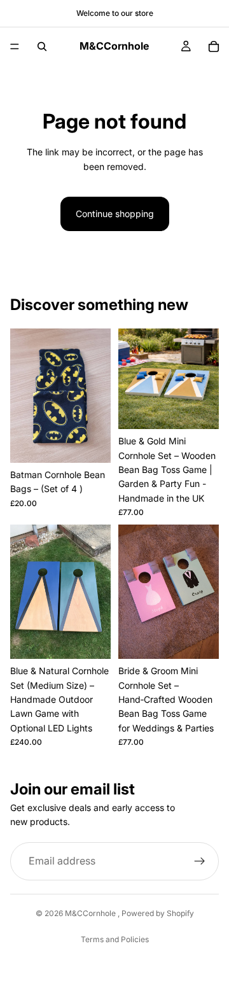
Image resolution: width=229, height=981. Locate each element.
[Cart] (214, 46)
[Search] (42, 46)
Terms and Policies (115, 939)
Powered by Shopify (157, 913)
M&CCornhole (91, 913)
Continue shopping (115, 213)
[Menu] (14, 46)
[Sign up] (199, 861)
